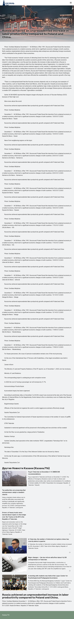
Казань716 (5, 615)
